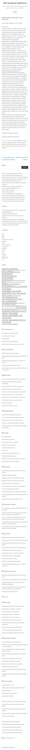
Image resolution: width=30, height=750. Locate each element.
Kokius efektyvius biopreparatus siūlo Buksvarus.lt (13, 195)
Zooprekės (5, 596)
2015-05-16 (16, 136)
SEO (3, 252)
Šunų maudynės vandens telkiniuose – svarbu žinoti (14, 397)
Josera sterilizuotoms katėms (8, 439)
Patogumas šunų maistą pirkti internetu (11, 453)
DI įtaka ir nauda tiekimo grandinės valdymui (12, 173)
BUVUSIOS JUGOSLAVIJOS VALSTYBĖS (9, 276)
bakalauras (9, 142)
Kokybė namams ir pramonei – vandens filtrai (12, 186)
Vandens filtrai (5, 257)
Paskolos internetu (8, 681)
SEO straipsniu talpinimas (9, 504)
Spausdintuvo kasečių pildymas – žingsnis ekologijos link (15, 221)
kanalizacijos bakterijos (18, 280)
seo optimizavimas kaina (12, 299)
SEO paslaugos (6, 466)
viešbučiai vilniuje (7, 324)
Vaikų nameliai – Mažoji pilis (8, 190)
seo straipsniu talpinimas (11, 306)
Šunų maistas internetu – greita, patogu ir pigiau (13, 386)
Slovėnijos (12, 309)
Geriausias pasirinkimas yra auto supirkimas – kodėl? (14, 701)
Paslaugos (24, 140)
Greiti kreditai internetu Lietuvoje (9, 693)
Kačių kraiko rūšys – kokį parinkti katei (10, 611)
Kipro (4, 282)
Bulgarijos (16, 272)
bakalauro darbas (22, 142)
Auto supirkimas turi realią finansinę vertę (11, 642)
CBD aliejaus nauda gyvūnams (9, 445)
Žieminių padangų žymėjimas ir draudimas (11, 414)
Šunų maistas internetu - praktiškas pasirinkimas (13, 553)
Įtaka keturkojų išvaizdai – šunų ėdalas (10, 461)
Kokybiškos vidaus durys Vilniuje (9, 475)
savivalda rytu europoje (14, 293)
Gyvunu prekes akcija (8, 329)
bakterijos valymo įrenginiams (10, 270)
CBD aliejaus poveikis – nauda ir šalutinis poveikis (13, 478)
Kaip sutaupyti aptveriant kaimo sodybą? (11, 365)
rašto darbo (15, 39)
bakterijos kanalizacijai (10, 268)
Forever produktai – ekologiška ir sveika (11, 188)
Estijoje (4, 280)
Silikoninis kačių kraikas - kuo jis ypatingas (11, 555)
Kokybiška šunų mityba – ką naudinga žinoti (12, 389)
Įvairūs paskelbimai (17, 140)
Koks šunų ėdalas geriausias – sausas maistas (12, 394)
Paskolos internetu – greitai (8, 685)
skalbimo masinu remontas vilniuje (9, 308)
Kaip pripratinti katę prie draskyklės (10, 341)
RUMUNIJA (7, 286)
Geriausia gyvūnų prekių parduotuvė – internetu (13, 632)
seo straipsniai (20, 303)
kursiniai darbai (7, 146)
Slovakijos (5, 309)
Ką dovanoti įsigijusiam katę (8, 447)
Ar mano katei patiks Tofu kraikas (9, 558)
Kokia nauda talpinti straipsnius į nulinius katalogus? (14, 486)
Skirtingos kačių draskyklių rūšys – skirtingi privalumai (14, 547)
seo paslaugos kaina (9, 303)
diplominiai (4, 144)
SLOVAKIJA (21, 307)
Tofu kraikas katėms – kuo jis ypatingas (11, 617)
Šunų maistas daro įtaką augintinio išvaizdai (12, 627)
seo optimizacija (16, 295)
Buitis (3, 235)
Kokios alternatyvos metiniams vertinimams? (12, 175)
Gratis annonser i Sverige (7, 239)
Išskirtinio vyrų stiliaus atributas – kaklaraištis (12, 663)
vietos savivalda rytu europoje (12, 316)
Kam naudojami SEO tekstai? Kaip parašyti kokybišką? (14, 491)
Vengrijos (23, 311)
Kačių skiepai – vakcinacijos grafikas (10, 333)
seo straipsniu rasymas (8, 304)
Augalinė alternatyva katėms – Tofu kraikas (11, 609)
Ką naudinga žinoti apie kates (8, 336)
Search (3, 165)
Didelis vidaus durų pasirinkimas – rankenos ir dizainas (14, 179)
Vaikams (4, 256)
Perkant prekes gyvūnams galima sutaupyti (12, 620)
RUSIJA (23, 286)
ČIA (17, 133)
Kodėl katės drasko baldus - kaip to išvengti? (12, 550)
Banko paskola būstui (7, 690)
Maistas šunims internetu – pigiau (9, 405)
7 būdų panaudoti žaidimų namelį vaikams (11, 727)
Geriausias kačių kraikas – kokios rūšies (11, 614)
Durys (3, 237)
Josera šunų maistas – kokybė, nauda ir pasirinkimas (14, 379)
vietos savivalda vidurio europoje (14, 321)
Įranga (3, 243)
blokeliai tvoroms (22, 270)
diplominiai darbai (11, 144)
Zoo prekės (5, 432)
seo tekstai (23, 306)
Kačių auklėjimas (5, 338)
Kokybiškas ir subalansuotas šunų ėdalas (11, 561)
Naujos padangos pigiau (9, 738)
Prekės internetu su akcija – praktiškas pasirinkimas (13, 458)
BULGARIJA (7, 271)
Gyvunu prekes (6, 533)
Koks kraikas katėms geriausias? (9, 456)
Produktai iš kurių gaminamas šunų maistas (12, 630)
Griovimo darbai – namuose (8, 191)
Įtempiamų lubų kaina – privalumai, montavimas (13, 480)
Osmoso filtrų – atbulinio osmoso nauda (11, 661)
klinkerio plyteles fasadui (11, 282)
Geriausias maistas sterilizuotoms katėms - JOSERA (13, 537)
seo (3, 295)
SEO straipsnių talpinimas (15, 3)
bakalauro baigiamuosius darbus (10, 70)
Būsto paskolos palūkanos (8, 696)
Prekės (3, 250)
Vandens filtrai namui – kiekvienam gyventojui (12, 420)
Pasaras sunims (7, 375)
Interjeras (4, 241)
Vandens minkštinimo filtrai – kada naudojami (12, 193)
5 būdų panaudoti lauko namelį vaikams (11, 721)
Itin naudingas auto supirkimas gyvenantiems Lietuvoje (14, 579)
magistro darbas (15, 146)
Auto (3, 234)
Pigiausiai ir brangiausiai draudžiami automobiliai (13, 423)
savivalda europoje (11, 290)
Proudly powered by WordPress (8, 747)
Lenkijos (5, 283)
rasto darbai (22, 146)
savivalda (6, 288)
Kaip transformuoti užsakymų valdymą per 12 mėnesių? (14, 713)
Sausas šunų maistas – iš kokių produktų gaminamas (14, 391)
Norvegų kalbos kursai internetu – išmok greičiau (13, 219)
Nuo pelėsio (4, 246)
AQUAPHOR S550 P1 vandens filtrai (10, 666)
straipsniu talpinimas (11, 311)
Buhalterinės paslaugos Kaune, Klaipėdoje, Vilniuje (13, 197)
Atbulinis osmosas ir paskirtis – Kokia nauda (12, 658)
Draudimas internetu (8, 410)
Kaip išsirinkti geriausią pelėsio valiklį (10, 353)
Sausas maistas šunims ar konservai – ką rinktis (12, 344)
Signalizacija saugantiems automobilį (10, 224)
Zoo (3, 259)
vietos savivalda (10, 313)
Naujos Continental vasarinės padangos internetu (13, 417)
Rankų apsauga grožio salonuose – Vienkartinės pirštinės (15, 177)
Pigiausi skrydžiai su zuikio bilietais (9, 213)
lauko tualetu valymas (20, 282)
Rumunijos (16, 287)
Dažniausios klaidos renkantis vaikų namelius (12, 729)
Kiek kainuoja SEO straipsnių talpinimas (11, 483)
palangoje (19, 283)
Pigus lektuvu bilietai (8, 349)
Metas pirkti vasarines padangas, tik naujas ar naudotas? (15, 223)
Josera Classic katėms (6, 436)
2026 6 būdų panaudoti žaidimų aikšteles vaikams (13, 724)
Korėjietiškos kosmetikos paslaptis (10, 591)
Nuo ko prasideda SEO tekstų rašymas (10, 489)
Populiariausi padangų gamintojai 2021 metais (12, 499)
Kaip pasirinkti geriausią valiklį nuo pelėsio (11, 180)
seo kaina (8, 295)
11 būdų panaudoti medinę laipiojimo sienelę (12, 732)
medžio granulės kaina (12, 283)
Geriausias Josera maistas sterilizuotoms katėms (13, 606)
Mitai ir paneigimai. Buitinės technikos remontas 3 (13, 199)
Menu (15, 11)
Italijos (9, 280)
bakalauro (15, 142)
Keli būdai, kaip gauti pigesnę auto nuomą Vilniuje (13, 201)
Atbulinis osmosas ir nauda (8, 716)
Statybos (4, 254)
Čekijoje (15, 324)
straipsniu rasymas (21, 309)
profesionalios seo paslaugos (10, 285)
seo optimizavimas (10, 297)
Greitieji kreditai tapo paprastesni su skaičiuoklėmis (13, 687)
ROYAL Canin (5, 450)
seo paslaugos (9, 300)
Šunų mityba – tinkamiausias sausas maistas (12, 400)
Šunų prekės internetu (7, 402)
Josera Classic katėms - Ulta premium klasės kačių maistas (15, 540)
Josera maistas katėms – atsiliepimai (10, 442)
